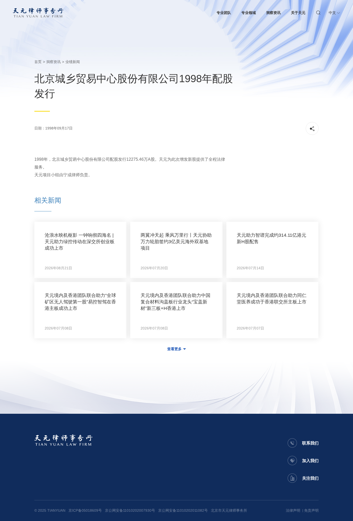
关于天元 (298, 13)
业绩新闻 (72, 62)
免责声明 (311, 510)
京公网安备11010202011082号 (183, 510)
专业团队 (224, 13)
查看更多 (174, 349)
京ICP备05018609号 (85, 510)
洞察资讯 (273, 13)
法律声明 (293, 510)
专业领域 (248, 13)
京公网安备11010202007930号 (130, 510)
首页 (38, 62)
